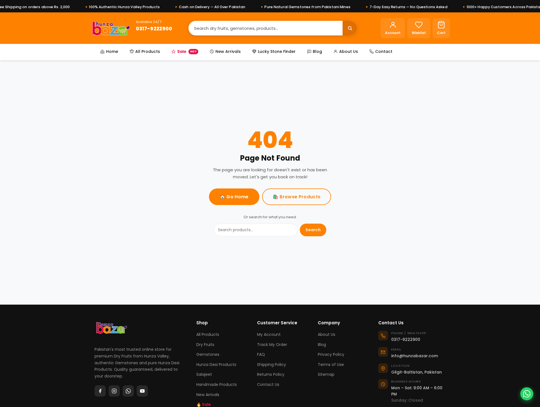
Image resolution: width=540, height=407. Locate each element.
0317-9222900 (154, 28)
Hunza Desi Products (216, 364)
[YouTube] (142, 391)
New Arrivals (228, 51)
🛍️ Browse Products (296, 197)
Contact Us (268, 384)
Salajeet (204, 374)
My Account (269, 334)
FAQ (261, 354)
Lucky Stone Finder (277, 51)
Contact (383, 51)
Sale (187, 51)
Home (112, 51)
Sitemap (326, 374)
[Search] (350, 28)
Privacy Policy (331, 354)
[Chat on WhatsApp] (526, 393)
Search (313, 230)
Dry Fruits (205, 344)
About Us (348, 51)
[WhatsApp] (128, 391)
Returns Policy (270, 374)
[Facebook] (100, 391)
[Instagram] (114, 391)
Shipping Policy (271, 364)
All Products (147, 51)
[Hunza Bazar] (111, 28)
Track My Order (272, 344)
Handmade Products (216, 384)
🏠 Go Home (234, 197)
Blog (317, 51)
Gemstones (207, 354)
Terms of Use (331, 364)
